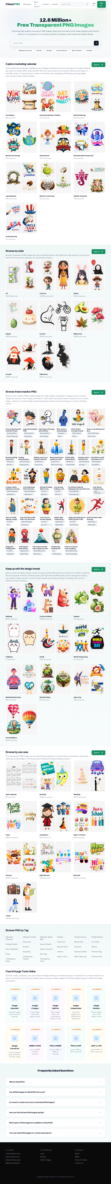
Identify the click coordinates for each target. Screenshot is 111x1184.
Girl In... (74, 436)
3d (7, 293)
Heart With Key (93, 433)
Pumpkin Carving (80, 937)
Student (89, 50)
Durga (8, 954)
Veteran (60, 952)
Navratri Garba (62, 947)
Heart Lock (91, 436)
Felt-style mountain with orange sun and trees (40, 548)
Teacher (46, 4)
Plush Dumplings (71, 554)
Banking (9, 616)
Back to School (37, 4)
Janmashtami (11, 196)
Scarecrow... (39, 462)
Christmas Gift (97, 957)
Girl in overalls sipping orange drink (11, 519)
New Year (77, 875)
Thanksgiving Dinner (10, 960)
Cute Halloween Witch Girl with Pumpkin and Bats (29, 489)
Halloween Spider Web (46, 938)
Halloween (27, 4)
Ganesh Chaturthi (80, 196)
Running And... (29, 433)
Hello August (76, 433)
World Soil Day (45, 697)
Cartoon (43, 293)
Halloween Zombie (29, 937)
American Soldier (80, 952)
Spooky (49, 50)
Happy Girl (10, 554)
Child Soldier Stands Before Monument (70, 459)
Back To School (77, 50)
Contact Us (79, 1163)
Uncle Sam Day (11, 236)
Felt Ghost (25, 525)
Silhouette (44, 374)
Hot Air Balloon (11, 738)
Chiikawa (9, 657)
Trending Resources (13, 1154)
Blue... (60, 436)
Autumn (55, 4)
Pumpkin (60, 937)
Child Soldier (70, 465)
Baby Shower (45, 875)
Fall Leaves (27, 942)
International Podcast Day (83, 156)
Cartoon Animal (45, 616)
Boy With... (96, 465)
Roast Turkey (62, 957)
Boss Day (43, 954)
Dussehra (77, 947)
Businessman (24, 465)
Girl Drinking (74, 525)
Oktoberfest (44, 156)
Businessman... (25, 462)
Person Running (12, 436)
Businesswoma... (84, 462)
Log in (93, 4)
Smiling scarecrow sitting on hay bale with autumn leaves (41, 459)
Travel (8, 916)
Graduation (44, 835)
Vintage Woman (82, 465)
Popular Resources (12, 1157)
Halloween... (11, 494)
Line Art (42, 334)
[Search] (87, 4)
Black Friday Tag (80, 957)
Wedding (77, 794)
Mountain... (38, 554)
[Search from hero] (96, 43)
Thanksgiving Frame (45, 960)
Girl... (8, 525)
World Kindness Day (13, 697)
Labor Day (77, 697)
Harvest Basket (45, 944)
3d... (54, 551)
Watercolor (78, 334)
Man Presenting (56, 465)
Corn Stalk (95, 942)
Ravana (94, 947)
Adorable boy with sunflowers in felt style (97, 459)
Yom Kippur (10, 115)
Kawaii (8, 334)
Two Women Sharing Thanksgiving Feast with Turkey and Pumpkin (79, 489)
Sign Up (43, 1157)
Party (8, 835)
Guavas (76, 616)
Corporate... (55, 462)
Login (42, 1154)
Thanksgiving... (74, 491)
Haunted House (61, 50)
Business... (62, 433)
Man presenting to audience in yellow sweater (57, 459)
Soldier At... (70, 462)
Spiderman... (60, 522)
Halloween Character (9, 938)
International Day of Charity (50, 115)
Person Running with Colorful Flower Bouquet (13, 431)
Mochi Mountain (39, 551)
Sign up (101, 4)
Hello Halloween (12, 491)
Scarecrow (38, 465)
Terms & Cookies (81, 1160)
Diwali (42, 657)
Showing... (10, 462)
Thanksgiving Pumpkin (27, 958)
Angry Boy (27, 436)
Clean (13, 4)
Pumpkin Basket (97, 937)
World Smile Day (80, 115)
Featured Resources (13, 1160)
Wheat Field (78, 942)
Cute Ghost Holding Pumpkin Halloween (99, 489)
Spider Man (59, 525)
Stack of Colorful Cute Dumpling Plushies (71, 548)
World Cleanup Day (81, 657)
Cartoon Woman (44, 525)
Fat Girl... (44, 491)
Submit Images (45, 1160)
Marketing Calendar (13, 1163)
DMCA (77, 1157)
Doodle (8, 374)
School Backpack (12, 949)
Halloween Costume (25, 50)
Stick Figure (44, 436)
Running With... (12, 433)
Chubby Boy (56, 554)
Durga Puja (26, 952)
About (77, 1154)
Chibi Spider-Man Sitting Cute (24, 548)
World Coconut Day (47, 196)
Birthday (43, 794)
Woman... (10, 465)
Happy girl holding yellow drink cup (11, 548)
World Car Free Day (13, 156)
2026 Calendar (11, 794)
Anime (76, 293)
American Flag (97, 952)
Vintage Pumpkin (12, 944)
